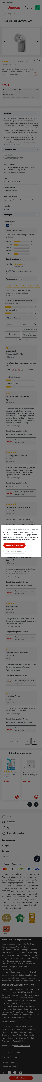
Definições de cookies (14, 551)
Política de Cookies (28, 540)
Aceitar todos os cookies (14, 545)
